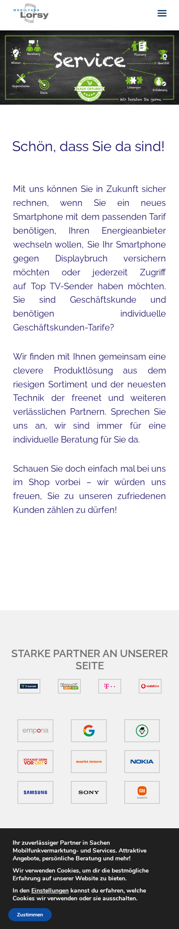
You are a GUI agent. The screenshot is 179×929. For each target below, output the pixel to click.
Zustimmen (30, 914)
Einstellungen (50, 891)
